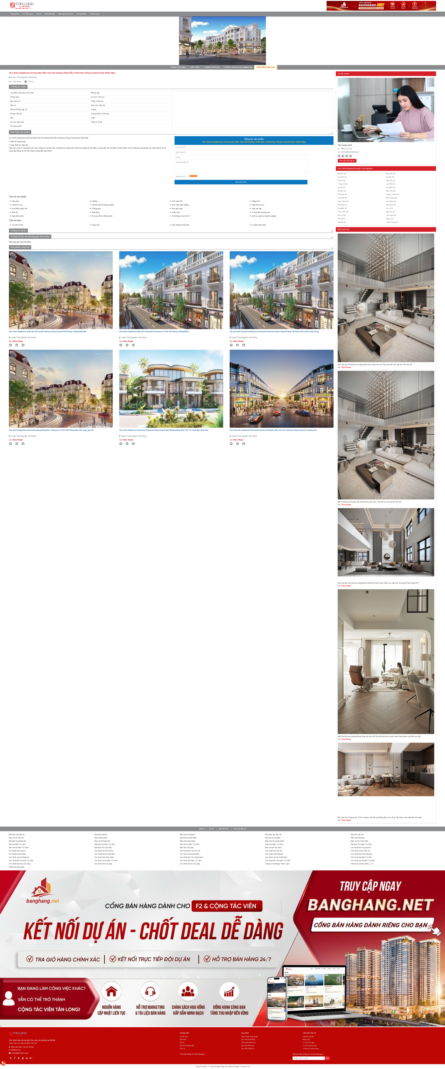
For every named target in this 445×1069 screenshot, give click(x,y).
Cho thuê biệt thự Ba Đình (104, 854)
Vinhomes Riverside (16, 867)
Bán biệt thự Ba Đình (188, 838)
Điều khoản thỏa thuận (249, 1037)
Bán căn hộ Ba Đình (272, 838)
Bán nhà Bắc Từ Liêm (17, 844)
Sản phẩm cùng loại (266, 67)
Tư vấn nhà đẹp (308, 1042)
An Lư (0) (389, 208)
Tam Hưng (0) (391, 215)
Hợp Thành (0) (343, 201)
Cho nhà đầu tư (240, 829)
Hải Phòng (32, 337)
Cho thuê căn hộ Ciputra (103, 851)
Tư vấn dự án (245, 1066)
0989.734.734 (346, 149)
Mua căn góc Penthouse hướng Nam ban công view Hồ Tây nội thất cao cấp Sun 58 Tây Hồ (375, 365)
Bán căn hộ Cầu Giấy (273, 847)
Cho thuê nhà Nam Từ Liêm (191, 860)
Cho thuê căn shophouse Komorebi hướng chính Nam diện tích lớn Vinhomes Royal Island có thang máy (273, 430)
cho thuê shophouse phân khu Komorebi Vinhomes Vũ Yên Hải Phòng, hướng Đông (154, 331)
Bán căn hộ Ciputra (187, 834)
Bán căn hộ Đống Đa (102, 841)
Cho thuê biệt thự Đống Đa (361, 854)
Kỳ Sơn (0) (341, 180)
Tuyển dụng (94, 14)
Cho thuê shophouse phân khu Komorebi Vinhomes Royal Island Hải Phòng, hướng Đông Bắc (47, 331)
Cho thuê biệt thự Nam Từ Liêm (278, 860)
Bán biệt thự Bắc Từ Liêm (104, 844)
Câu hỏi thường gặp (187, 1045)
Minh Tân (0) (390, 191)
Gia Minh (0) (390, 187)
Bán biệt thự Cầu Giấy (103, 847)
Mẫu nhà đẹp (233, 1066)
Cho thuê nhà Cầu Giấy (103, 864)
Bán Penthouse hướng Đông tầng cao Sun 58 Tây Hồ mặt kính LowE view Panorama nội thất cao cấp (379, 736)
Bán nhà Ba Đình (100, 838)
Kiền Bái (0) (342, 222)
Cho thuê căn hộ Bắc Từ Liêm (106, 860)
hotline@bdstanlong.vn (350, 152)
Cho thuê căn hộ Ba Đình (189, 854)
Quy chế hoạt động (248, 1039)
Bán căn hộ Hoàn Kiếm (360, 841)
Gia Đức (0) (342, 191)
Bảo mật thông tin (247, 1045)
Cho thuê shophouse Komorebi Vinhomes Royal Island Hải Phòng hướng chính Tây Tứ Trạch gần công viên (163, 430)
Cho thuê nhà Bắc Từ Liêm (361, 857)
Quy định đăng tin (247, 1048)
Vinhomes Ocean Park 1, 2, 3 (362, 864)
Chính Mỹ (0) (342, 198)
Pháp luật (306, 1039)
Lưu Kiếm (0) (390, 184)
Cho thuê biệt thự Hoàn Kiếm (191, 857)
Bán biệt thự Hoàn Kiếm (274, 841)
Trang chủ (15, 14)
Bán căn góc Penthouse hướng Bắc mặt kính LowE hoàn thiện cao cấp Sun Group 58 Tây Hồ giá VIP (378, 583)
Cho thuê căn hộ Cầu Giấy (190, 864)
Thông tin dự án (211, 67)
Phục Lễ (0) (342, 215)
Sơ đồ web (184, 1037)
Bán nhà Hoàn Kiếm (187, 841)
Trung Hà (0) (342, 184)
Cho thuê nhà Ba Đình (17, 854)
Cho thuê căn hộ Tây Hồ (360, 851)
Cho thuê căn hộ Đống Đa (19, 857)
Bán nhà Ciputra (100, 834)
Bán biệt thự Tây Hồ (273, 834)
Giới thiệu (194, 67)
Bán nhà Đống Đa (357, 838)
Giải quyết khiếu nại (248, 1042)
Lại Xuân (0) (342, 177)
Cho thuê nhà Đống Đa (274, 854)
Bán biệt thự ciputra (17, 834)
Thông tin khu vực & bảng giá (238, 67)
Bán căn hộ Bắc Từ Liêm (189, 844)
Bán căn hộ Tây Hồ (16, 838)
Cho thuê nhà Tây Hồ (273, 851)
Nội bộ (201, 829)
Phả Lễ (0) (341, 219)
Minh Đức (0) (390, 173)
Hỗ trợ (182, 1042)
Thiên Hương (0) (392, 222)
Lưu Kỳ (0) (341, 187)
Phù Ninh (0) (342, 194)
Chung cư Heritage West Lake (277, 864)
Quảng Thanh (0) (392, 194)
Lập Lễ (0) (389, 219)
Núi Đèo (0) (342, 173)
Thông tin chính (178, 67)
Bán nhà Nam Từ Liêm (274, 844)
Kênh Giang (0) (391, 198)
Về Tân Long (27, 14)
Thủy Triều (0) (343, 212)
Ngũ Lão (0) (390, 212)
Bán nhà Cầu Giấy (187, 847)
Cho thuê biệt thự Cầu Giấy (19, 864)
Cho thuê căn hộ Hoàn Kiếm (276, 857)
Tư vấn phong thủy (310, 1045)
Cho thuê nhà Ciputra (17, 851)
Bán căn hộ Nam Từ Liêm (19, 847)
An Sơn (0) (390, 177)
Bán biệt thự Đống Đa (17, 841)
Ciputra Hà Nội (308, 1037)
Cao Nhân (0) (391, 201)
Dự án (38, 14)
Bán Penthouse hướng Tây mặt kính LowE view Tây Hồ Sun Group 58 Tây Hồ (369, 502)
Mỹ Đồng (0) (342, 205)
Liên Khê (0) (390, 180)
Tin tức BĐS (81, 14)
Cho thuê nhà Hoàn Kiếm (104, 857)
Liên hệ (182, 1048)
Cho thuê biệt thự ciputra (361, 847)
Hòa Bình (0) (342, 208)
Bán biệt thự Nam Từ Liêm (361, 844)
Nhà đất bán (50, 14)
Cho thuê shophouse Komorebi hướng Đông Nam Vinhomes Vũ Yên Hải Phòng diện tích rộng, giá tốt (51, 430)
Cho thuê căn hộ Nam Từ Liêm (363, 860)
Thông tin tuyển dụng (311, 1048)
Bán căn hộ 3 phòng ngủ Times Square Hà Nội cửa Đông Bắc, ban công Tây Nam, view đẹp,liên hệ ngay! (380, 817)
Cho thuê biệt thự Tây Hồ (190, 851)
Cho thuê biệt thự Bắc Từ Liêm (21, 860)
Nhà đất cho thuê (65, 14)
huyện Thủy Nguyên (19, 337)
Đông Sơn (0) (391, 205)
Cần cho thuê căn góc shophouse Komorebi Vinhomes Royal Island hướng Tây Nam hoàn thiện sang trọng (274, 331)
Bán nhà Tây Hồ (357, 834)
